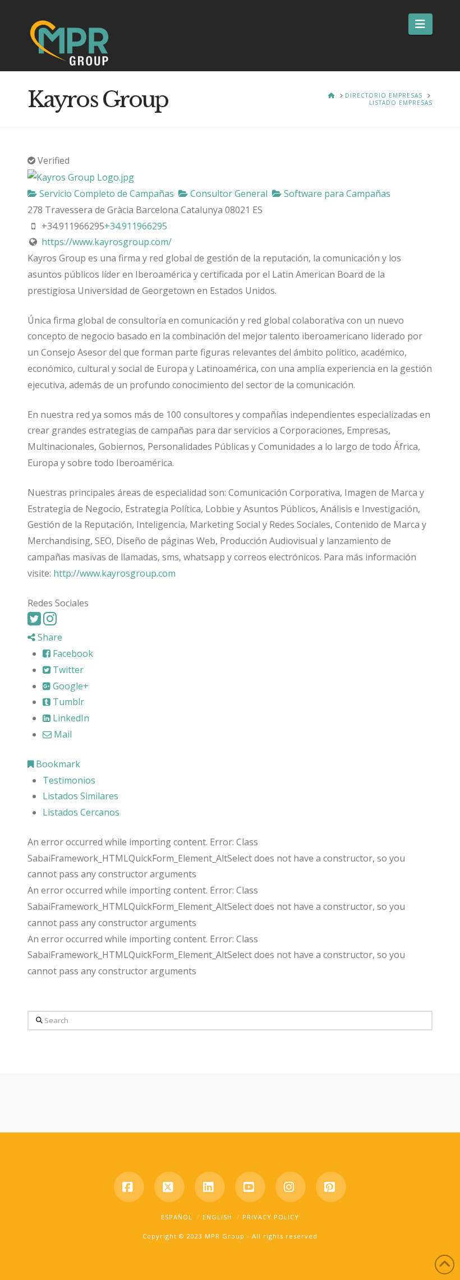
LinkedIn (69, 718)
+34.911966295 (135, 226)
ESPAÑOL (176, 1217)
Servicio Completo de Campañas (105, 193)
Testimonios (69, 780)
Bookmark (57, 764)
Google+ (69, 686)
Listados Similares (80, 796)
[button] (420, 24)
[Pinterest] (331, 1187)
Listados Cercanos (81, 812)
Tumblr (67, 702)
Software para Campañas (336, 193)
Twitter (67, 670)
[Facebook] (129, 1187)
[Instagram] (50, 621)
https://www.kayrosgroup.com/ (107, 242)
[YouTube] (250, 1187)
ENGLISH (217, 1217)
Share (48, 637)
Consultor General (228, 193)
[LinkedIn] (210, 1187)
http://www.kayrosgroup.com (114, 573)
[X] (169, 1187)
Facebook (71, 653)
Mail (62, 734)
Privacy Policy (270, 1217)
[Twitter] (34, 621)
